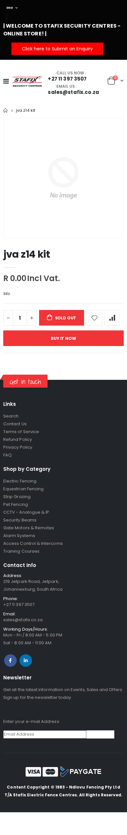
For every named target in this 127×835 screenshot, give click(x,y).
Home (5, 110)
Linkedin (25, 660)
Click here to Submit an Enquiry (57, 48)
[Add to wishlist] (94, 318)
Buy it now (63, 338)
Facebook (10, 660)
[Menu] (6, 81)
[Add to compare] (112, 318)
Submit (100, 734)
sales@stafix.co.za (23, 620)
